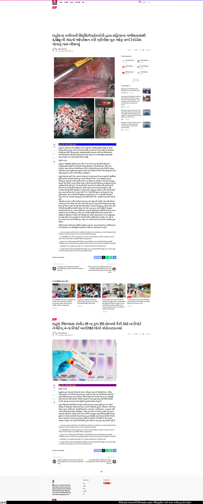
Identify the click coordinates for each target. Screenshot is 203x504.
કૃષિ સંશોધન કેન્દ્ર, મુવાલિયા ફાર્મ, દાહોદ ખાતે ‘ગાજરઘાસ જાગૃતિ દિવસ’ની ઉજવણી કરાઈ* (83, 246)
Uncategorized (124, 92)
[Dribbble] (143, 73)
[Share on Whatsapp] (138, 50)
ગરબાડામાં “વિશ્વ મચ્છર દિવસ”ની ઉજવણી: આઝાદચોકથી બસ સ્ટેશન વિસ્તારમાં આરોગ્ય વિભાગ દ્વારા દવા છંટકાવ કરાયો (138, 301)
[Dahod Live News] (54, 2)
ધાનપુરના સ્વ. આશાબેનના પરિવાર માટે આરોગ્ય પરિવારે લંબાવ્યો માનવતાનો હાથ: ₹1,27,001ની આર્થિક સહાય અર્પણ (87, 301)
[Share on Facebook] (133, 50)
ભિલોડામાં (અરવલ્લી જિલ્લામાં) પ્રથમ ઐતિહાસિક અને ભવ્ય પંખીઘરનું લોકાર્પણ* (114, 502)
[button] (86, 2)
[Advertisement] (101, 21)
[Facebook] (128, 61)
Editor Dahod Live (62, 49)
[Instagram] (143, 67)
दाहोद (54, 7)
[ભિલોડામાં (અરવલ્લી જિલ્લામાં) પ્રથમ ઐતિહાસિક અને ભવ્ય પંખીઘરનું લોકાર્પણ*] (147, 91)
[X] (143, 61)
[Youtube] (128, 73)
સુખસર (122, 107)
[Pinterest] (128, 67)
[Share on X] (136, 50)
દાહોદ (122, 119)
